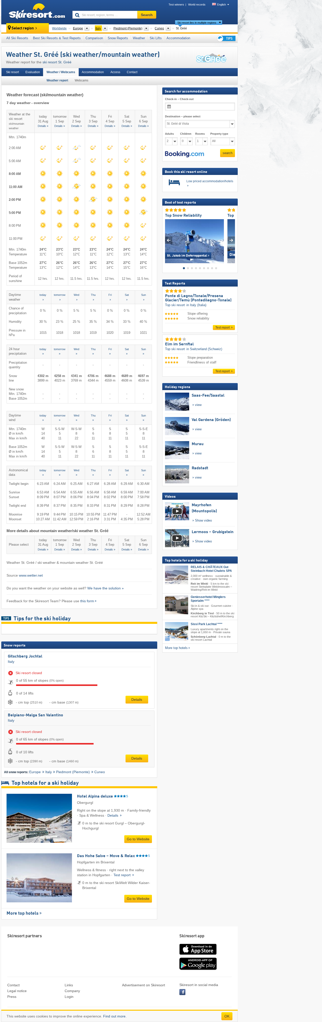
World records (197, 4)
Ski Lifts (156, 38)
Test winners (176, 4)
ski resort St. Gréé (57, 62)
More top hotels (22, 913)
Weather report (57, 80)
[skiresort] (34, 12)
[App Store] (198, 955)
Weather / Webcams (61, 72)
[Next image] (231, 240)
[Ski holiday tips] (226, 38)
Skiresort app (192, 936)
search (227, 153)
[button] (184, 154)
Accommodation (178, 38)
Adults (169, 133)
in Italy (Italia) (196, 305)
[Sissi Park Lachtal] (176, 631)
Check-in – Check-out (179, 99)
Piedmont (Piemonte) (73, 772)
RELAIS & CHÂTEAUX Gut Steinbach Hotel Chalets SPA (211, 569)
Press (11, 997)
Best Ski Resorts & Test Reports (57, 38)
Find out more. (115, 1016)
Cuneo (99, 772)
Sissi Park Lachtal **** (206, 624)
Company (72, 991)
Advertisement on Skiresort (143, 985)
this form (87, 601)
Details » (43, 125)
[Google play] (198, 969)
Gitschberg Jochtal (25, 657)
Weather (139, 38)
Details (136, 700)
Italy (11, 662)
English (221, 4)
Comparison (94, 38)
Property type (219, 133)
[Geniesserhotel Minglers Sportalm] (176, 604)
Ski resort (12, 72)
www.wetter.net (31, 575)
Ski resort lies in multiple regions (196, 22)
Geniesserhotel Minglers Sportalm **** (208, 598)
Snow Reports (118, 38)
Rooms (200, 133)
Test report (122, 875)
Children (185, 133)
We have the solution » (105, 588)
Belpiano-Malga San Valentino (35, 715)
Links (69, 985)
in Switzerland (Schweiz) (204, 349)
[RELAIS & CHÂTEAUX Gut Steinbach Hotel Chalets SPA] (176, 575)
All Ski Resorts (17, 38)
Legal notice (17, 991)
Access (115, 72)
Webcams (81, 80)
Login (69, 997)
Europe (35, 772)
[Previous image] (168, 240)
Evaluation (32, 72)
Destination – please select (182, 116)
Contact (132, 72)
